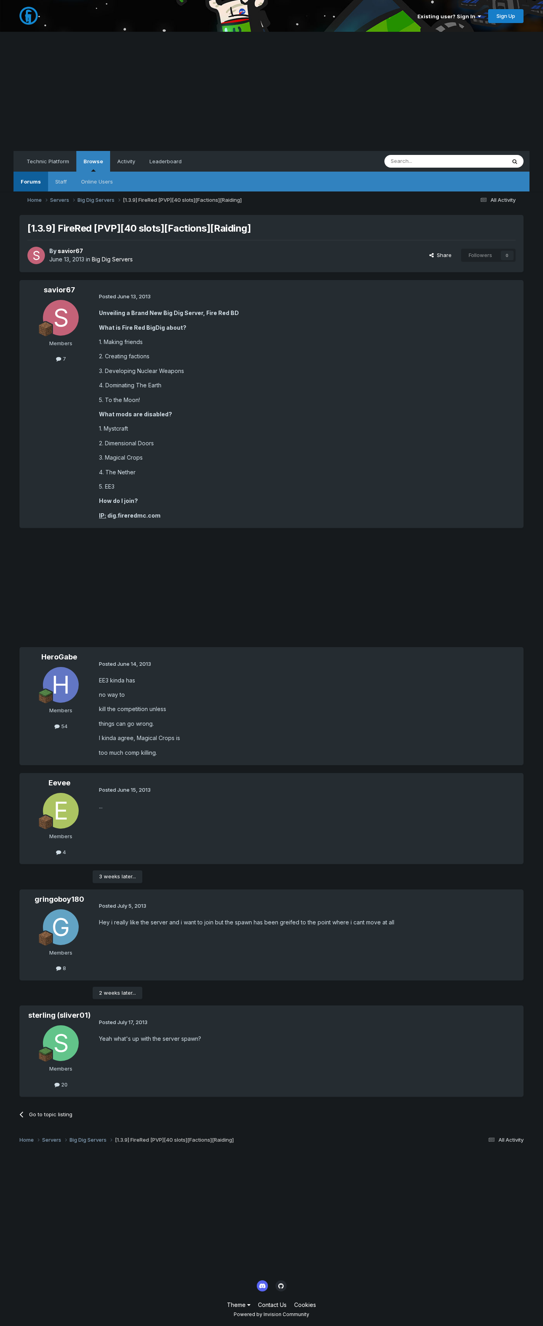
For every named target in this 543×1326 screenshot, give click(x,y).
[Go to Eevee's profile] (61, 811)
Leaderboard (165, 161)
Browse (93, 161)
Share (443, 255)
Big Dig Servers (112, 259)
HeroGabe (59, 657)
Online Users (97, 181)
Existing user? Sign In (447, 16)
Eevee (59, 783)
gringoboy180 (59, 899)
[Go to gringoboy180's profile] (61, 927)
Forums (31, 181)
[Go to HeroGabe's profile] (61, 685)
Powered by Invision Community (271, 1314)
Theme (237, 1304)
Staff (61, 181)
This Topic (482, 161)
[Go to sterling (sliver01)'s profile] (61, 1043)
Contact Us (272, 1304)
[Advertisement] (271, 91)
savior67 (70, 250)
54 (64, 726)
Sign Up (505, 16)
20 (64, 1084)
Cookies (305, 1304)
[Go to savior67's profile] (36, 255)
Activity (126, 161)
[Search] (515, 161)
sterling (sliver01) (59, 1015)
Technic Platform (48, 161)
